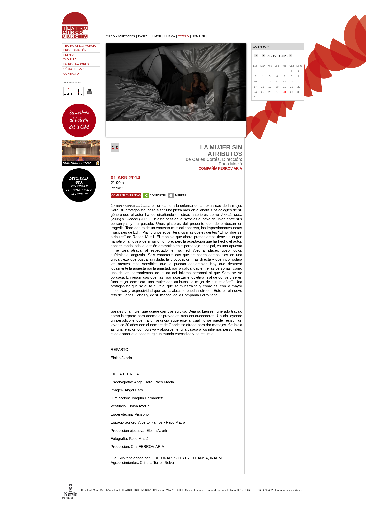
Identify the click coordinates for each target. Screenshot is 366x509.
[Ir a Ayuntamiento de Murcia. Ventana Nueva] (70, 489)
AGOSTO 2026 (277, 56)
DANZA (142, 36)
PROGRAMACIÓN (74, 50)
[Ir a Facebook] (68, 95)
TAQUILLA (69, 59)
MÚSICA (169, 36)
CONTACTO (71, 73)
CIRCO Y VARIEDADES (120, 36)
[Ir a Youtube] (90, 95)
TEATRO (183, 36)
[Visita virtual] (81, 153)
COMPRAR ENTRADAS (126, 195)
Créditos (86, 489)
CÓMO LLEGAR (73, 68)
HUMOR (156, 36)
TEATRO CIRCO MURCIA (79, 45)
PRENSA (68, 54)
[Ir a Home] (78, 38)
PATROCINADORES (76, 64)
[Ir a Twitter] (79, 95)
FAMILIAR (199, 36)
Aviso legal (113, 489)
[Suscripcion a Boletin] (81, 120)
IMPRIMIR (180, 195)
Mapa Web (99, 489)
